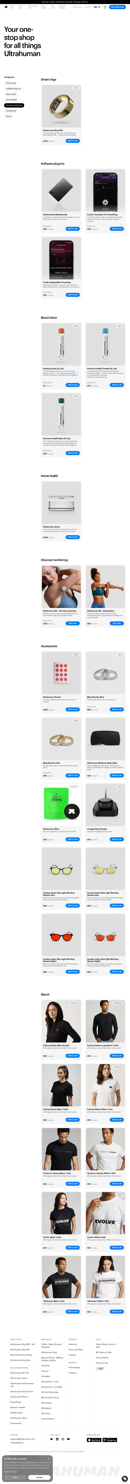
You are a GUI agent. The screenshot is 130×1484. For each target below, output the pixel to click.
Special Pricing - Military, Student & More (52, 1359)
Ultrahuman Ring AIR (19, 1350)
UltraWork (45, 1376)
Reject (15, 1477)
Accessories (11, 111)
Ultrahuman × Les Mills (51, 1387)
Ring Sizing (46, 1403)
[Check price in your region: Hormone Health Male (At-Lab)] (61, 414)
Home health (11, 100)
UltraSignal (46, 1408)
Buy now (73, 623)
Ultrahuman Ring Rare (20, 1360)
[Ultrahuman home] (6, 7)
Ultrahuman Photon (19, 1397)
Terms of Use (102, 1363)
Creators (73, 1373)
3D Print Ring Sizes (49, 1392)
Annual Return (47, 1419)
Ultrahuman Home (18, 1378)
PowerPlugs (15, 1402)
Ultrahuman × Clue (50, 1382)
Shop (95, 7)
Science (44, 1371)
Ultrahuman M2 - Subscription (100, 611)
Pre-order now (117, 7)
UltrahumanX (77, 7)
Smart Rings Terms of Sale (106, 1345)
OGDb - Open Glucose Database (51, 1345)
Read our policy (10, 1472)
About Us (73, 1344)
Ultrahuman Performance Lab (22, 1385)
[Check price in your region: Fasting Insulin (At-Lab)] (61, 344)
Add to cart (73, 141)
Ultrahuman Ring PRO (53, 130)
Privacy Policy (102, 1358)
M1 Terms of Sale (103, 1352)
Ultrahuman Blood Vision (21, 1392)
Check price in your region (67, 375)
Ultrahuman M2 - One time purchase (59, 611)
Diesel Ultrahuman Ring (21, 1355)
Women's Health (17, 1408)
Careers (72, 1355)
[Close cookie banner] (49, 1458)
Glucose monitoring (14, 105)
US (99, 7)
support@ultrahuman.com (22, 1439)
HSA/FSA (87, 7)
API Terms (45, 1414)
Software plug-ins (13, 89)
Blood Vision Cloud (50, 1398)
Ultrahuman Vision (18, 1418)
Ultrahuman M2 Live (19, 1373)
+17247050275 (16, 1443)
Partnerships (74, 1368)
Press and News (76, 1350)
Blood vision (11, 94)
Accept (39, 1477)
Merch (8, 116)
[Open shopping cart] (105, 7)
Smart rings (11, 83)
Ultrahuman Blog (49, 1352)
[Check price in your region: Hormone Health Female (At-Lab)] (105, 344)
